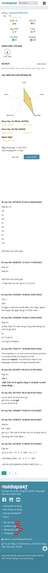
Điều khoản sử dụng (12, 509)
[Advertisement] (24, 179)
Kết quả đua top (13, 529)
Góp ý (6, 516)
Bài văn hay (11, 522)
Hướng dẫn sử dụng (12, 505)
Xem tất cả (41, 63)
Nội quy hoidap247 (12, 513)
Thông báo (11, 533)
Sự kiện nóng (12, 526)
